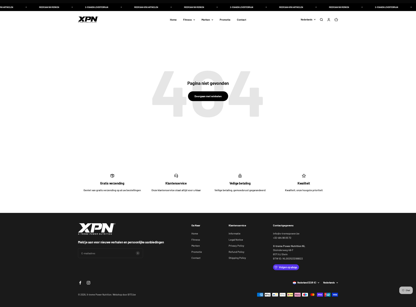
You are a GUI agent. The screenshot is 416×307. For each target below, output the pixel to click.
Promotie (225, 19)
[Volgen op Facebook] (80, 283)
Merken (206, 19)
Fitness (187, 19)
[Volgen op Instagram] (88, 283)
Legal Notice (236, 239)
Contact (241, 19)
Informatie (234, 233)
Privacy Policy (236, 245)
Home (173, 19)
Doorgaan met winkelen (208, 96)
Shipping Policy (237, 257)
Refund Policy (236, 251)
